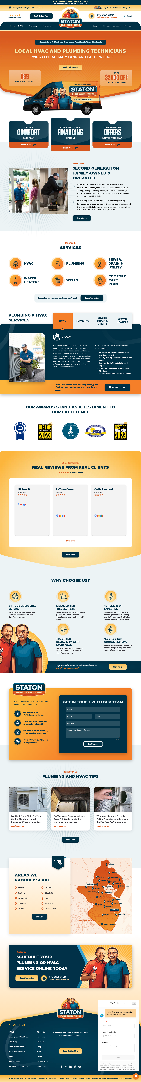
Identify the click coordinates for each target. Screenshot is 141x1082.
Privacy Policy (65, 1078)
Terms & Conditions (78, 1078)
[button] (127, 16)
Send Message (93, 744)
